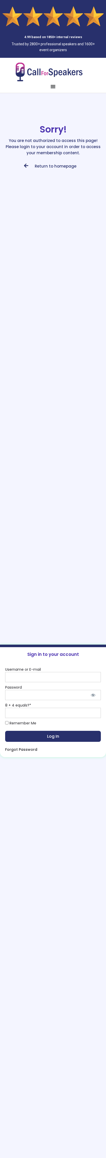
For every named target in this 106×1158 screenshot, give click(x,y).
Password (13, 687)
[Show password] (93, 695)
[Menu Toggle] (53, 86)
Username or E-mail (23, 669)
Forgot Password (21, 749)
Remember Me (22, 723)
